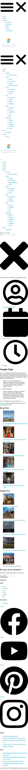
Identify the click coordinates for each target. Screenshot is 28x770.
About (4, 18)
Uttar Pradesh (12, 81)
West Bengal (12, 97)
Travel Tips (8, 24)
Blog (4, 69)
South (7, 87)
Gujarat (10, 109)
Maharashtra (12, 111)
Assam (10, 128)
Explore (5, 20)
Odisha (10, 99)
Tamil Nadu (12, 89)
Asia (4, 130)
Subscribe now (4, 577)
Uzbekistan (8, 132)
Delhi (10, 79)
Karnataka (11, 91)
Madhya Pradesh (13, 75)
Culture (7, 28)
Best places (8, 22)
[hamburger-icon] (0, 159)
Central (7, 73)
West (7, 105)
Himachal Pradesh (13, 85)
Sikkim (10, 101)
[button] (14, 7)
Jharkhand (11, 103)
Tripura (10, 122)
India (4, 71)
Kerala (10, 93)
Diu (10, 116)
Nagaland (11, 126)
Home (4, 16)
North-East (8, 118)
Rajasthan (11, 107)
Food (7, 26)
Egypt (7, 136)
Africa (4, 134)
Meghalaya (11, 124)
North (7, 77)
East (7, 95)
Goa (10, 114)
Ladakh (11, 83)
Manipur (11, 120)
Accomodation (9, 30)
